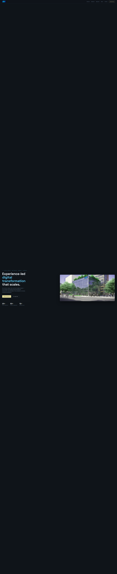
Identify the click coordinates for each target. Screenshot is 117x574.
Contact (106, 1)
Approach (97, 1)
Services (88, 1)
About (102, 1)
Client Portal (112, 1)
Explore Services (7, 296)
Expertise (92, 1)
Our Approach (15, 296)
